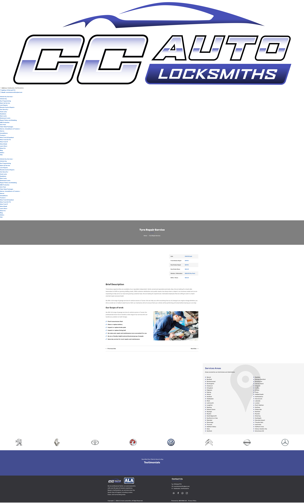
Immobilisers (4, 133)
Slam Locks (3, 116)
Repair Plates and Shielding (8, 120)
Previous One (111, 348)
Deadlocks (3, 114)
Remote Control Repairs (7, 107)
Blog (1, 150)
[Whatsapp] (174, 493)
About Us (3, 148)
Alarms (2, 131)
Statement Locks (5, 118)
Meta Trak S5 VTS (5, 139)
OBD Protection (4, 122)
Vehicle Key (3, 98)
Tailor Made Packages (6, 126)
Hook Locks (3, 111)
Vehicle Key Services (6, 96)
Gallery (2, 152)
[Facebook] (178, 493)
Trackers (2, 135)
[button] (152, 157)
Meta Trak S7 (4, 142)
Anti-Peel (3, 124)
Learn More (3, 146)
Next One (194, 348)
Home (146, 235)
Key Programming (5, 101)
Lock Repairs (4, 105)
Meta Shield (3, 144)
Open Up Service (5, 103)
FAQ (1, 154)
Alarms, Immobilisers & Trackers (10, 129)
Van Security (4, 109)
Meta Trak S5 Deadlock (7, 137)
